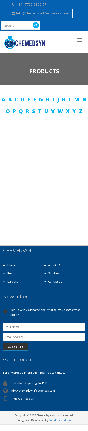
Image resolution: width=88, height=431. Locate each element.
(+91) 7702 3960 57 (30, 4)
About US (54, 265)
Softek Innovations (60, 420)
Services (53, 273)
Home (11, 265)
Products (13, 273)
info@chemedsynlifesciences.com (42, 13)
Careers (12, 281)
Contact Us (55, 281)
